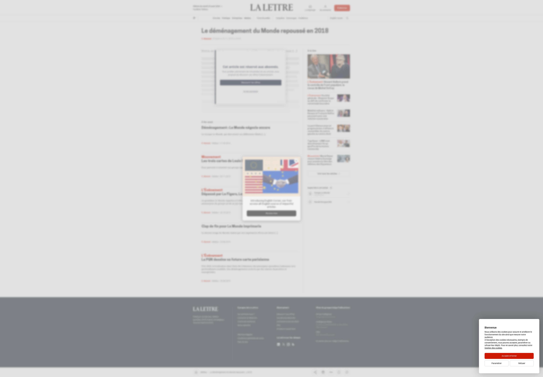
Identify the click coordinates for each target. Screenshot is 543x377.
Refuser (521, 363)
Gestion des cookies (493, 348)
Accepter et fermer (509, 356)
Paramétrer (497, 363)
